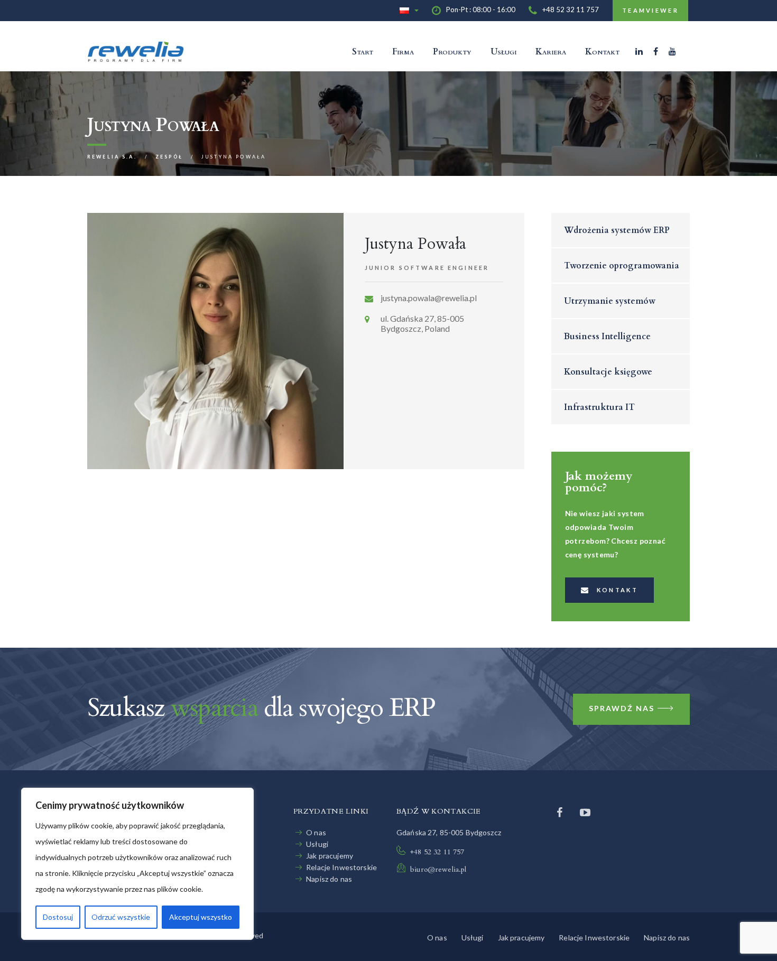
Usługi (503, 52)
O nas (316, 832)
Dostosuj (58, 916)
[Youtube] (585, 812)
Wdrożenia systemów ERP (617, 230)
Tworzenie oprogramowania (621, 266)
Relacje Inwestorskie (341, 867)
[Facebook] (655, 51)
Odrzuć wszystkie (120, 916)
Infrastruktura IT (599, 407)
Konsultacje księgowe (608, 372)
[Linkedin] (639, 51)
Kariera (550, 52)
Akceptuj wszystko (200, 916)
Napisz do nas (329, 878)
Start (362, 52)
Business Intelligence (607, 336)
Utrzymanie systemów (609, 301)
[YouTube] (672, 51)
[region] (137, 864)
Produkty (452, 52)
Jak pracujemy (329, 855)
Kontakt (602, 52)
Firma (403, 52)
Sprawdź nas (621, 708)
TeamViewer (650, 10)
